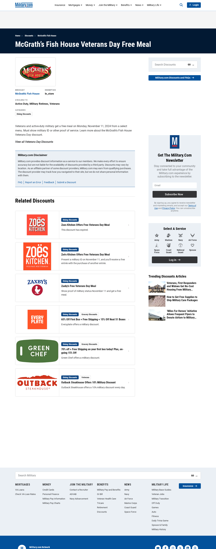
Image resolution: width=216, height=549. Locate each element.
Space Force (130, 512)
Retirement (102, 507)
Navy (126, 494)
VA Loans (19, 490)
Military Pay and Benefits (108, 490)
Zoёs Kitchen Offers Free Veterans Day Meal (85, 254)
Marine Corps (130, 503)
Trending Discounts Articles (167, 276)
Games (155, 507)
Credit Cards (48, 490)
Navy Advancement (79, 498)
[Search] (181, 5)
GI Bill (100, 494)
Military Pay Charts (51, 503)
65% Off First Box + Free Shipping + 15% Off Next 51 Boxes (93, 319)
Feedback (49, 182)
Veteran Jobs (158, 494)
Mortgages (74, 5)
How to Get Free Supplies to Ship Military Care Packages (182, 298)
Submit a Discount (66, 182)
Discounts (29, 35)
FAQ (20, 182)
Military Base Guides (161, 490)
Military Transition (160, 498)
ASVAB (73, 494)
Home (17, 35)
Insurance (60, 5)
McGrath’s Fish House (47, 35)
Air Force (128, 498)
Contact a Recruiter (79, 490)
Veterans (85, 377)
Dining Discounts (24, 114)
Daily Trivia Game (160, 520)
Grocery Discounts (89, 314)
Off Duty (156, 503)
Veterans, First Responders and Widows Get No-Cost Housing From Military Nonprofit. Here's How (181, 286)
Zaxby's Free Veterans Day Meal (78, 286)
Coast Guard (130, 507)
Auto (154, 512)
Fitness (155, 516)
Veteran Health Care (106, 498)
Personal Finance (51, 494)
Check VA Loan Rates (25, 494)
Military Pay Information (54, 498)
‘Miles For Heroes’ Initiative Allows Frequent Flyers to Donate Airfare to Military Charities (182, 314)
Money (89, 5)
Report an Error (33, 182)
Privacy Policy (168, 208)
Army (126, 490)
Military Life (153, 5)
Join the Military (107, 5)
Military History (159, 529)
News (138, 5)
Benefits (125, 5)
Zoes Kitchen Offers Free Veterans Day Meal (85, 224)
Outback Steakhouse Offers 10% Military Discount (88, 382)
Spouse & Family (160, 525)
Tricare (100, 503)
